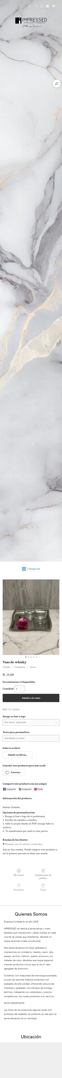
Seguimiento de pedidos (43, 876)
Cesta (43, 889)
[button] (17, 755)
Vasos (33, 667)
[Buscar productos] (57, 84)
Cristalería (19, 667)
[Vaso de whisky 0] (31, 617)
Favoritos (19, 889)
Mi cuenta (19, 875)
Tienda (6, 667)
